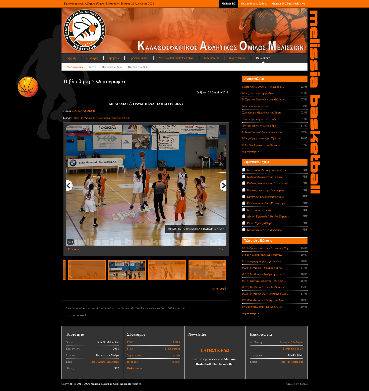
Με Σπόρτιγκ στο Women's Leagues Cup (265, 248)
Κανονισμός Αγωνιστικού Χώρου (265, 196)
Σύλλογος (92, 58)
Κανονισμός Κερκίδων (260, 209)
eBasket (175, 361)
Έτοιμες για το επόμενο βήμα (259, 125)
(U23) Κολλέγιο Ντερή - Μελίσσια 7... (264, 287)
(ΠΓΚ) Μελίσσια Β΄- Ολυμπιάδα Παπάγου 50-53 (101, 117)
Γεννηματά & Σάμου (291, 342)
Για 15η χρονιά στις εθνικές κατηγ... (262, 254)
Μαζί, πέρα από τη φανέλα (257, 93)
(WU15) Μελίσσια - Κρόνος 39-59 (262, 306)
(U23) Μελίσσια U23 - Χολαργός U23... (265, 293)
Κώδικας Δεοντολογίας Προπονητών (267, 183)
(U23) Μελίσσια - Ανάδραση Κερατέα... (265, 274)
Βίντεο (92, 66)
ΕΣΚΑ (176, 342)
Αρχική (71, 58)
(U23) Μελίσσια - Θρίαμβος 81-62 (262, 267)
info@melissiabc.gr (292, 361)
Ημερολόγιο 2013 (138, 66)
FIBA (130, 348)
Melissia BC (229, 3)
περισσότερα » (251, 151)
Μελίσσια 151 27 (293, 348)
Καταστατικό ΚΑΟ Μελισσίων (264, 229)
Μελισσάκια (211, 58)
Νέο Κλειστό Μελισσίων (105, 361)
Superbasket (134, 355)
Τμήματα (113, 58)
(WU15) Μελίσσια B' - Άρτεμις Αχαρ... (264, 300)
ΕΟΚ (130, 342)
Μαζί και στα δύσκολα (255, 105)
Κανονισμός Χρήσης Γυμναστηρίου (267, 203)
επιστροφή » (220, 288)
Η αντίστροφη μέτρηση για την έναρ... (263, 261)
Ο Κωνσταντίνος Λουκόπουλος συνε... (263, 131)
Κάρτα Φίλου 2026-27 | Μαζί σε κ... (263, 86)
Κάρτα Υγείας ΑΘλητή (259, 223)
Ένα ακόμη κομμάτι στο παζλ (259, 119)
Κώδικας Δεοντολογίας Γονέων (264, 176)
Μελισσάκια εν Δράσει (254, 3)
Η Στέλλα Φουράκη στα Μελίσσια (261, 144)
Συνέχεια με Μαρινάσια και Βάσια (261, 112)
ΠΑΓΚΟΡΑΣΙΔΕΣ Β (83, 110)
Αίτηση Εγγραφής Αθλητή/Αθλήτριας (267, 216)
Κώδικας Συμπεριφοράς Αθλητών (265, 189)
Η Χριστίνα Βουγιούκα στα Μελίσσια (263, 99)
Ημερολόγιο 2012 (112, 66)
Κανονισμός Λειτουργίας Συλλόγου (266, 170)
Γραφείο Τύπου (139, 58)
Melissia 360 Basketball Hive (288, 3)
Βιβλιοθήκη (263, 58)
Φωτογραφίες (75, 66)
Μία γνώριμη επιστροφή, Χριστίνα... (262, 138)
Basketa (175, 355)
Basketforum (134, 368)
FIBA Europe (172, 348)
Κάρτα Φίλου (237, 58)
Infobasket (133, 361)
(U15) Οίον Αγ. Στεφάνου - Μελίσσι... (264, 280)
